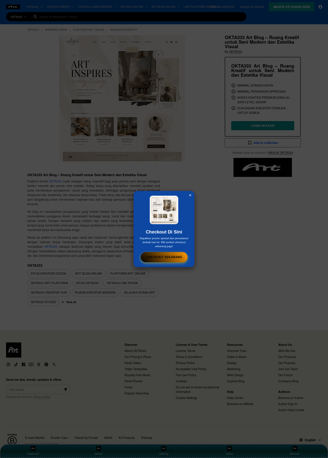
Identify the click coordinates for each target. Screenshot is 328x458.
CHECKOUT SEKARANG (164, 257)
